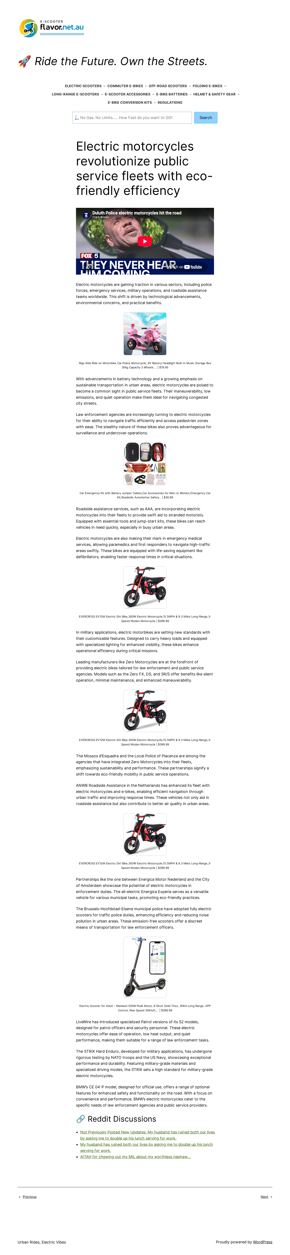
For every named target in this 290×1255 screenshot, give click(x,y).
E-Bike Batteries (171, 94)
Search (206, 117)
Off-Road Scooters (168, 86)
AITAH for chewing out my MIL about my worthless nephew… (135, 1156)
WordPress (262, 1242)
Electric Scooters (83, 86)
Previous (30, 1197)
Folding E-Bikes (207, 86)
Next (264, 1197)
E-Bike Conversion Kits (130, 102)
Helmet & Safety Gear (214, 94)
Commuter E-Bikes (125, 86)
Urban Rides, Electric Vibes (42, 1242)
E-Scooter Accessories (127, 94)
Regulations (170, 102)
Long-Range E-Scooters (75, 94)
